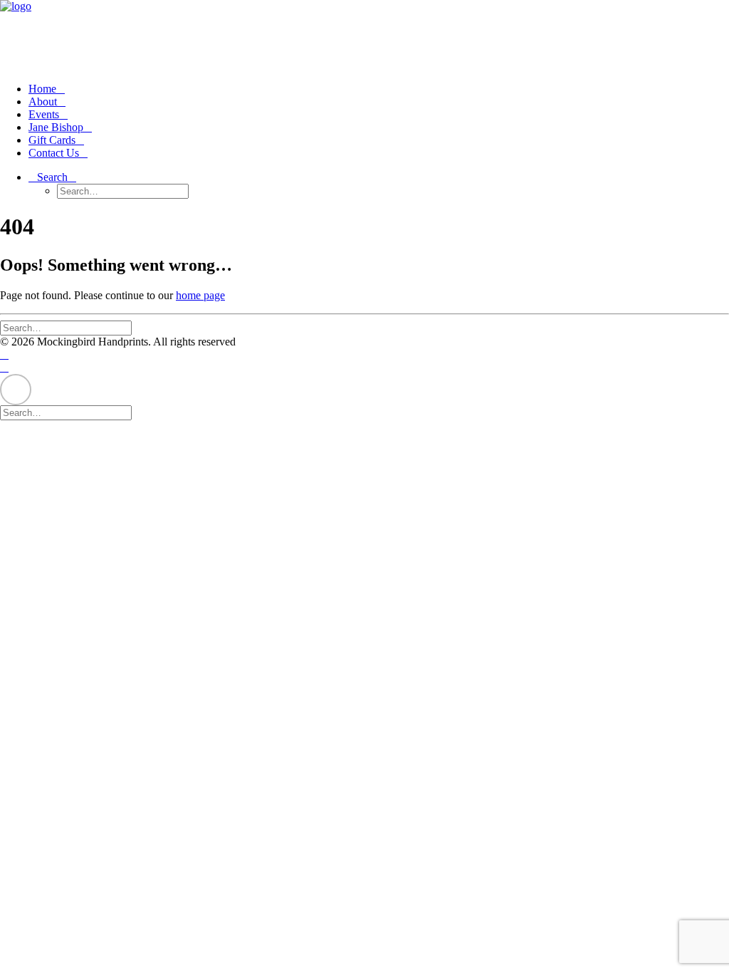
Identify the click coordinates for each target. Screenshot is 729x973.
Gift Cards (51, 140)
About (42, 101)
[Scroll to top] (15, 388)
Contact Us (53, 153)
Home (42, 89)
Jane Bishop (55, 127)
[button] (52, 177)
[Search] (71, 327)
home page (200, 295)
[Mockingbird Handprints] (364, 35)
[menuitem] (378, 89)
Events (43, 114)
